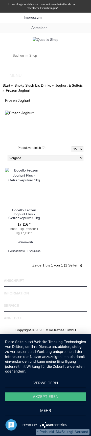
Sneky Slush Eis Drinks (32, 85)
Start (6, 85)
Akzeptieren (45, 396)
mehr (45, 410)
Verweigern (45, 383)
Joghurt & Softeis (69, 85)
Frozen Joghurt (18, 90)
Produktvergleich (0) (32, 148)
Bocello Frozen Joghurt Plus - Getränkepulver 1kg (24, 214)
